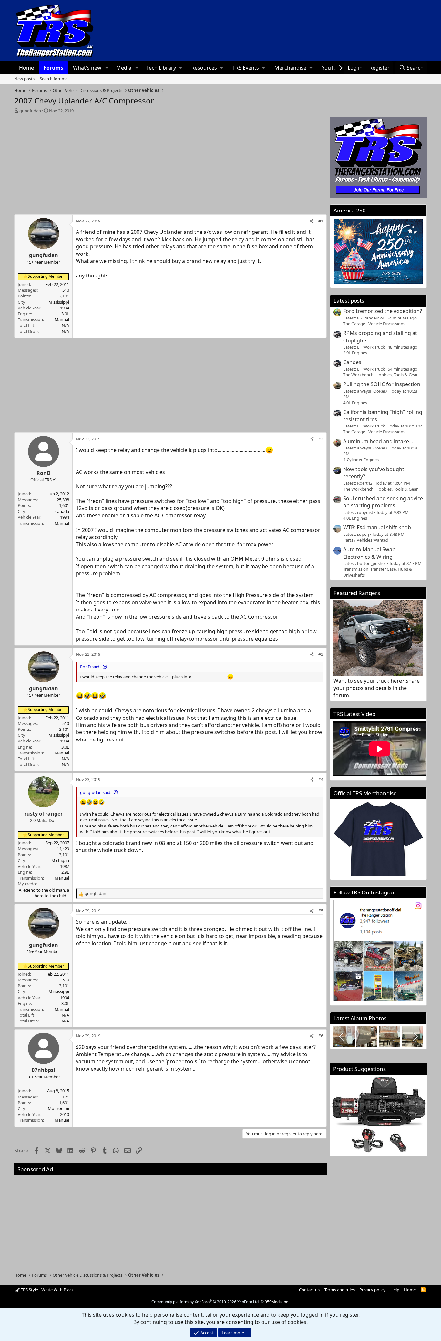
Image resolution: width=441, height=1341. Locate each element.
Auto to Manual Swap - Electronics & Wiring (370, 553)
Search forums (53, 78)
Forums (53, 67)
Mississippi (58, 302)
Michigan (60, 860)
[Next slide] (415, 1037)
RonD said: (90, 667)
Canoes (352, 362)
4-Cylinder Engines (361, 459)
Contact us (309, 1289)
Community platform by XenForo (205, 1301)
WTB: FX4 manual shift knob (377, 527)
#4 (320, 779)
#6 (320, 1036)
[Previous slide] (342, 1037)
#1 (320, 221)
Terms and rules (339, 1289)
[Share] (311, 221)
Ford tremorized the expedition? (382, 311)
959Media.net (277, 1301)
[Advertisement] (170, 162)
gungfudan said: (95, 792)
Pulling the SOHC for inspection (381, 384)
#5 (320, 911)
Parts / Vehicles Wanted (365, 540)
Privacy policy (372, 1289)
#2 (320, 439)
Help (394, 1289)
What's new (87, 67)
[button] (106, 67)
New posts (24, 78)
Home (26, 67)
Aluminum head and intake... (378, 441)
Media (123, 67)
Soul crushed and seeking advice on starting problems (383, 502)
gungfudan (30, 111)
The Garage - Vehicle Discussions (374, 324)
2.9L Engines (355, 353)
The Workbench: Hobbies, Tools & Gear (380, 375)
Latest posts (348, 300)
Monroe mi (58, 1108)
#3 (320, 654)
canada (62, 511)
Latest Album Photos (359, 1018)
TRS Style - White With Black (47, 1289)
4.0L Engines (355, 403)
